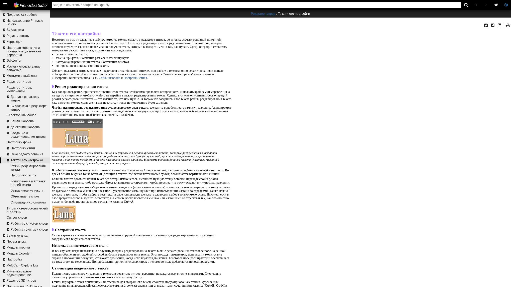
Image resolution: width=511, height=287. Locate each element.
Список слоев (17, 217)
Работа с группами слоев (29, 229)
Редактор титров (19, 81)
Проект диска (16, 241)
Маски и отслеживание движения (24, 68)
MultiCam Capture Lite (22, 265)
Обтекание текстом (25, 196)
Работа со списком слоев (29, 223)
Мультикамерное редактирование (19, 273)
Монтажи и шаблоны (22, 75)
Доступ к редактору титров (25, 98)
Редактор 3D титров (21, 280)
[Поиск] (466, 5)
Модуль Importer (18, 247)
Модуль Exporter (19, 253)
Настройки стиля (23, 148)
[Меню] (5, 5)
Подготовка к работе (22, 14)
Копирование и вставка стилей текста (28, 183)
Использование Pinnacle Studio (25, 22)
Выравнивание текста (27, 190)
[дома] (496, 5)
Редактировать (18, 35)
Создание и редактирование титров (28, 134)
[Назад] (476, 5)
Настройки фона (19, 142)
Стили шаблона (22, 121)
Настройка (14, 259)
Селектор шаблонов (21, 115)
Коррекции (14, 41)
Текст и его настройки (27, 160)
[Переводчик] (506, 5)
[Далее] (486, 5)
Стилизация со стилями (28, 202)
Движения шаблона (25, 127)
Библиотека (15, 29)
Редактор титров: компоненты (19, 89)
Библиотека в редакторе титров (29, 107)
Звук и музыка (17, 235)
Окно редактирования (27, 154)
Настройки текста (24, 175)
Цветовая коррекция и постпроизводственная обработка (24, 51)
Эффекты (14, 60)
